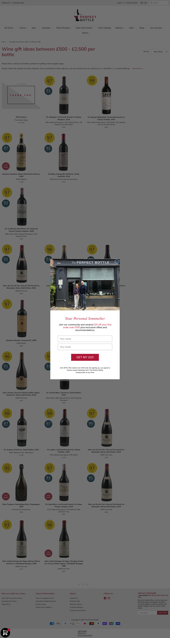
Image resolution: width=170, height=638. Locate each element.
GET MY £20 (85, 357)
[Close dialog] (117, 261)
